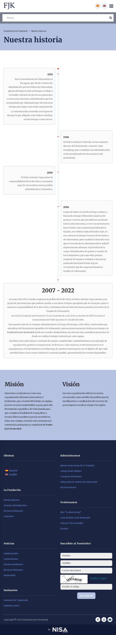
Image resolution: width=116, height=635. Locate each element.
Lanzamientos (11, 559)
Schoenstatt (9, 575)
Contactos (9, 516)
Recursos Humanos (13, 511)
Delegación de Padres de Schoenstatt (78, 482)
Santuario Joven (11, 606)
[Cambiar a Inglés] (104, 6)
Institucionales (11, 553)
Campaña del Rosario (71, 476)
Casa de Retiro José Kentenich (75, 518)
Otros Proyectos (68, 487)
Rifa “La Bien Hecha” (70, 512)
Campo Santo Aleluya (71, 471)
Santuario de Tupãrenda (16, 600)
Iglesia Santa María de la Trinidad (77, 465)
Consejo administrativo (15, 505)
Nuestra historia (11, 500)
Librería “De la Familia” (72, 523)
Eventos (64, 529)
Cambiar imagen (98, 578)
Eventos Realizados (13, 564)
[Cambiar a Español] (98, 6)
